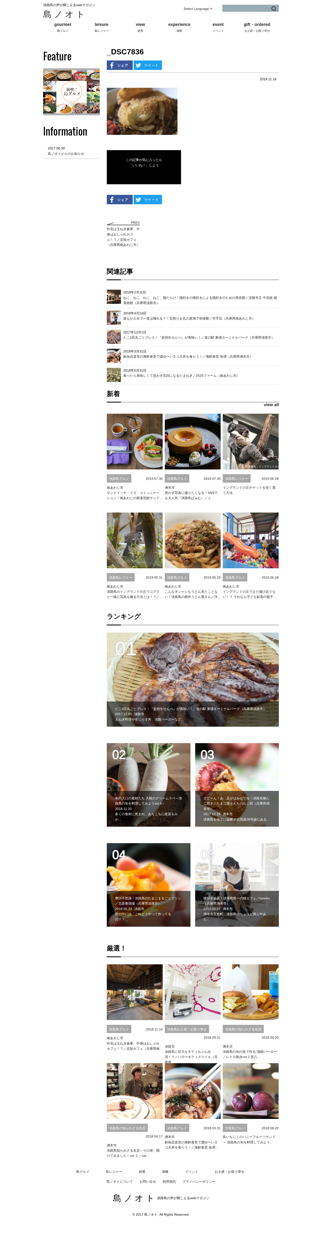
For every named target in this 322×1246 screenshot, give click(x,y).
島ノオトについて (120, 1181)
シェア (120, 65)
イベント (191, 1172)
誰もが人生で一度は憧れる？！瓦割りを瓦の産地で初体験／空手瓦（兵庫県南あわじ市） (189, 318)
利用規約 (169, 1181)
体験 (165, 1172)
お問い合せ (148, 1181)
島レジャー (114, 1172)
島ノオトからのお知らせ (66, 154)
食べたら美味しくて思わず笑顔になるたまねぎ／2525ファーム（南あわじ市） (181, 375)
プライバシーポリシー (198, 1181)
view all (271, 404)
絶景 (142, 1172)
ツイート (148, 65)
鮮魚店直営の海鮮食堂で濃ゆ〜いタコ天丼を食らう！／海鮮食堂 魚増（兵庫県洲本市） (188, 356)
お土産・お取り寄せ (229, 1172)
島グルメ (82, 1172)
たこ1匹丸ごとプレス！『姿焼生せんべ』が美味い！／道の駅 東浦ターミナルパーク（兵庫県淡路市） (199, 337)
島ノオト (65, 14)
